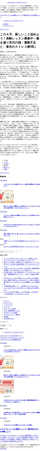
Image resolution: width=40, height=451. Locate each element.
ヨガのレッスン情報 (10, 312)
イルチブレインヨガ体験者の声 (10, 339)
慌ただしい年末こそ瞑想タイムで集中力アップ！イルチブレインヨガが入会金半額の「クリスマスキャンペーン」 (21, 264)
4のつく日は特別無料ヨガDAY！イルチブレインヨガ (21, 246)
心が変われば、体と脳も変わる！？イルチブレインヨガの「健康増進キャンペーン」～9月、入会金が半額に (21, 274)
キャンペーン (4, 172)
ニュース (7, 307)
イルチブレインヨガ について (17, 2)
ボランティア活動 (10, 308)
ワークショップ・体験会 (12, 314)
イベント (7, 301)
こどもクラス (8, 305)
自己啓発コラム (9, 318)
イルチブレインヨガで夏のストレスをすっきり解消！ (21, 278)
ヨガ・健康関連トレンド (12, 310)
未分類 (6, 316)
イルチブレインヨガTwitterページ (11, 335)
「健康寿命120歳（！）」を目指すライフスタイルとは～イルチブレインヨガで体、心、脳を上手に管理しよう (21, 288)
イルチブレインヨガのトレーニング (12, 337)
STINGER (3, 448)
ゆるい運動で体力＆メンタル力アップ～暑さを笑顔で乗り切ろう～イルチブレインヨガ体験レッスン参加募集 (21, 282)
